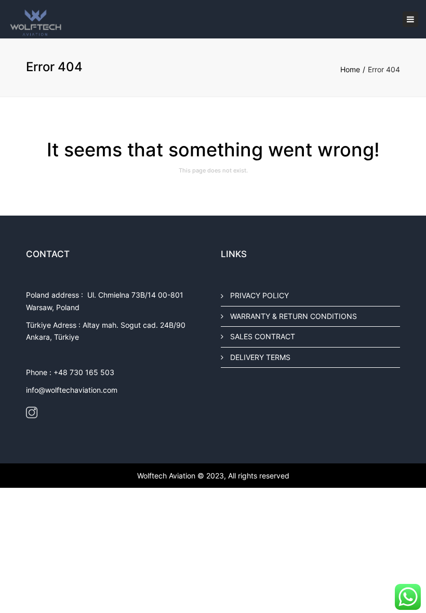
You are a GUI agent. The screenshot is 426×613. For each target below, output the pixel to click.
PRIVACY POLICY (259, 295)
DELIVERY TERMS (260, 356)
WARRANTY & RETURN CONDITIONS (293, 315)
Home (350, 69)
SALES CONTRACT (262, 336)
